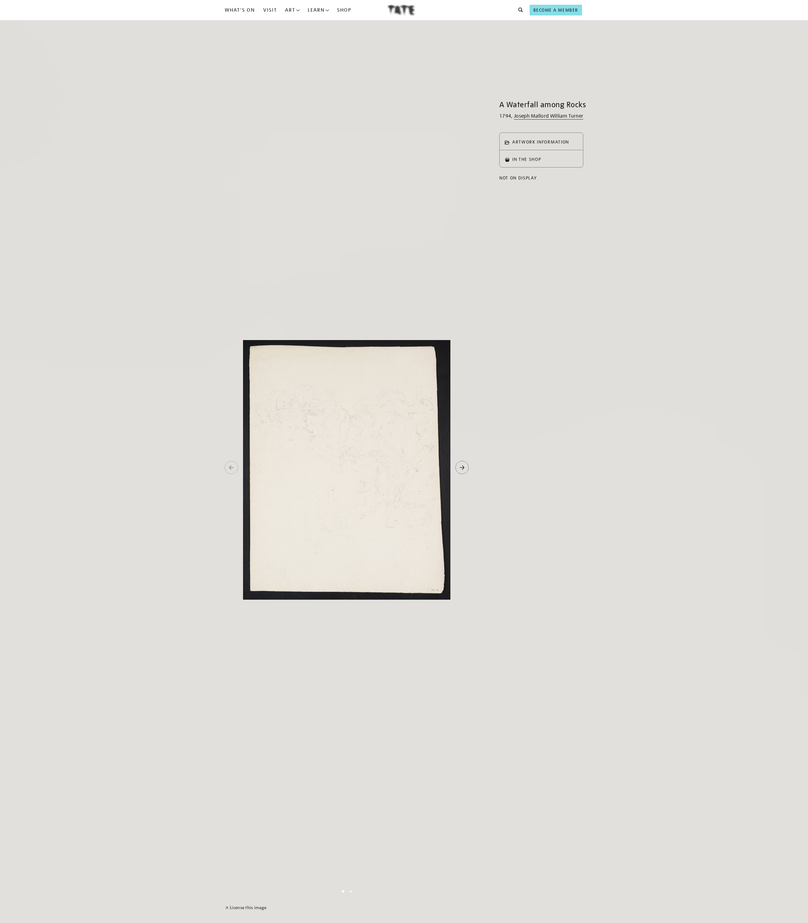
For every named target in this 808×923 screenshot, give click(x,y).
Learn (316, 10)
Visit (270, 10)
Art (290, 10)
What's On (240, 10)
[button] (518, 10)
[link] (246, 907)
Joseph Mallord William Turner (548, 116)
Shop (344, 10)
